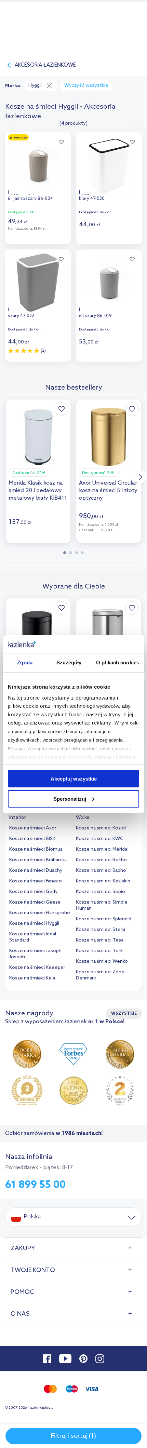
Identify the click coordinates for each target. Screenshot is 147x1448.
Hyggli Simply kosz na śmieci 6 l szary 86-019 (108, 313)
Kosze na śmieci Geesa (34, 902)
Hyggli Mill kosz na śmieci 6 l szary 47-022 (37, 313)
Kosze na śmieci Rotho (101, 860)
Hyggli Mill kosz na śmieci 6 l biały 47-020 (108, 195)
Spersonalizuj (69, 799)
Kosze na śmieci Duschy (36, 871)
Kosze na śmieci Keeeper (37, 968)
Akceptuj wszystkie (74, 779)
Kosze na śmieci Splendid (103, 919)
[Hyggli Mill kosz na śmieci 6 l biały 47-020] (109, 163)
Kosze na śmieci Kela (32, 978)
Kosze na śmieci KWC (99, 839)
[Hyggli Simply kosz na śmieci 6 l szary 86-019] (109, 280)
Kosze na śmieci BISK (32, 839)
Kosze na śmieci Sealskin (103, 881)
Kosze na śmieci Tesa (99, 940)
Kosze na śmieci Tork (99, 951)
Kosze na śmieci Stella (100, 930)
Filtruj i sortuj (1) (73, 1436)
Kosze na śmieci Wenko (102, 961)
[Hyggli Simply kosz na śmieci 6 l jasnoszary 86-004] (38, 163)
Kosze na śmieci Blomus (36, 849)
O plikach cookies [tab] (117, 662)
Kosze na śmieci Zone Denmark (100, 975)
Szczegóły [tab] (68, 662)
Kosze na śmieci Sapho (101, 871)
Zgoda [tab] (24, 662)
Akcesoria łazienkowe (45, 65)
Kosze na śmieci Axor (32, 828)
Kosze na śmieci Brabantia (38, 860)
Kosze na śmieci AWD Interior (33, 815)
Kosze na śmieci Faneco (35, 881)
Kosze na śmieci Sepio (100, 892)
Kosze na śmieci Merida (101, 849)
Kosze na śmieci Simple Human (102, 905)
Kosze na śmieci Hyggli (34, 923)
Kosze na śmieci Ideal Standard (32, 937)
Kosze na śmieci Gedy (33, 892)
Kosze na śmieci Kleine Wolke (101, 815)
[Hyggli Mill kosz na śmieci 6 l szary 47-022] (38, 280)
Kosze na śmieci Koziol (101, 828)
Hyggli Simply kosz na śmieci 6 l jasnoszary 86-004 (37, 195)
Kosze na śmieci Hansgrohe (39, 913)
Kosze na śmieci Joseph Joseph (35, 954)
